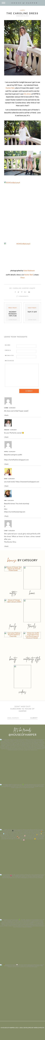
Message (9, 360)
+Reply (6, 415)
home (32, 593)
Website (9, 355)
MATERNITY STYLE (32, 658)
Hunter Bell (10, 88)
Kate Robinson (29, 270)
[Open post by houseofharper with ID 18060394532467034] (22, 806)
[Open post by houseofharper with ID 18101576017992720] (22, 941)
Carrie (6, 407)
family (12, 625)
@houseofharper (22, 734)
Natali (6, 451)
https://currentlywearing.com (14, 512)
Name (8, 345)
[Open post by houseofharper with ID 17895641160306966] (22, 986)
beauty (13, 658)
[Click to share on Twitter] (18, 292)
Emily (5, 478)
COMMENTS (23, 296)
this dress (27, 94)
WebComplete (39, 1027)
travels (32, 625)
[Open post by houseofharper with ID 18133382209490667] (22, 851)
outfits (22, 10)
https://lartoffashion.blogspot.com (16, 460)
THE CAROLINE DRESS (22, 13)
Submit (34, 718)
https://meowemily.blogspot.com (27, 482)
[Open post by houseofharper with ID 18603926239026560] (22, 761)
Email (8, 350)
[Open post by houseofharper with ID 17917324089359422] (22, 896)
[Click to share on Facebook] (15, 292)
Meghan (6, 429)
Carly (6, 530)
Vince (22, 277)
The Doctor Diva (10, 542)
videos (22, 691)
